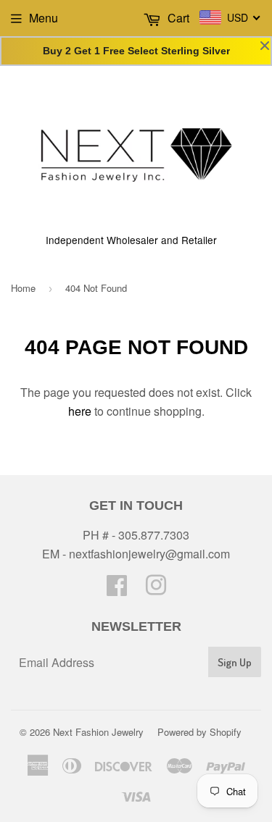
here (79, 411)
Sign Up (235, 662)
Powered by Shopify (199, 732)
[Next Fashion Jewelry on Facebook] (117, 589)
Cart (177, 17)
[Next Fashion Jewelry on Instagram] (156, 589)
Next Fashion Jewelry (98, 732)
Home (23, 288)
